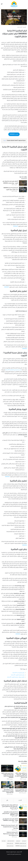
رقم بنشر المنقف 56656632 (20, 843)
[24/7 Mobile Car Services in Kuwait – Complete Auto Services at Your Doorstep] (23, 827)
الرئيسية (24, 27)
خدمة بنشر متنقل (11, 840)
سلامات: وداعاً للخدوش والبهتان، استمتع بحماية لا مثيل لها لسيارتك (7, 791)
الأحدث (20, 800)
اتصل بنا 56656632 (14, 134)
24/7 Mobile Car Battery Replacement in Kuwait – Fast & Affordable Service (10, 834)
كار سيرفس (19, 851)
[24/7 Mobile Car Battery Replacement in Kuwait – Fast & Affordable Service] (23, 834)
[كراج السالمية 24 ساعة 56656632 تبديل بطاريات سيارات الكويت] (23, 189)
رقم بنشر (3, 840)
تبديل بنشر (24, 840)
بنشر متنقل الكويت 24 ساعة (17, 674)
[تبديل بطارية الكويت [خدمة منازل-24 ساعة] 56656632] (21, 784)
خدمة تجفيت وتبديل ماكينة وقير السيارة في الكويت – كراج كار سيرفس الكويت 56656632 (10, 813)
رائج (7, 800)
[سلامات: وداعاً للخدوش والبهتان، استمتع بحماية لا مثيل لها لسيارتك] (7, 784)
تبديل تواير (18, 840)
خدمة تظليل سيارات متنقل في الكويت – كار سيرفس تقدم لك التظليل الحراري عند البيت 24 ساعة (9, 806)
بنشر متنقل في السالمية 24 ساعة (13, 369)
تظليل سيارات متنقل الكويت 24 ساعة (15, 677)
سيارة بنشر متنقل (10, 845)
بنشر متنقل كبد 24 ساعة (18, 672)
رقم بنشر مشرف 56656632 (21, 845)
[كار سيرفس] (14, 4)
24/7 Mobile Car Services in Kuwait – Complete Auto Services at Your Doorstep (9, 827)
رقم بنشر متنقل (10, 843)
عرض (5, 140)
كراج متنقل (19, 27)
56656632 (15, 226)
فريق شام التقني (10, 854)
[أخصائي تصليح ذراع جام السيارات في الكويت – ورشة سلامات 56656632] (23, 183)
